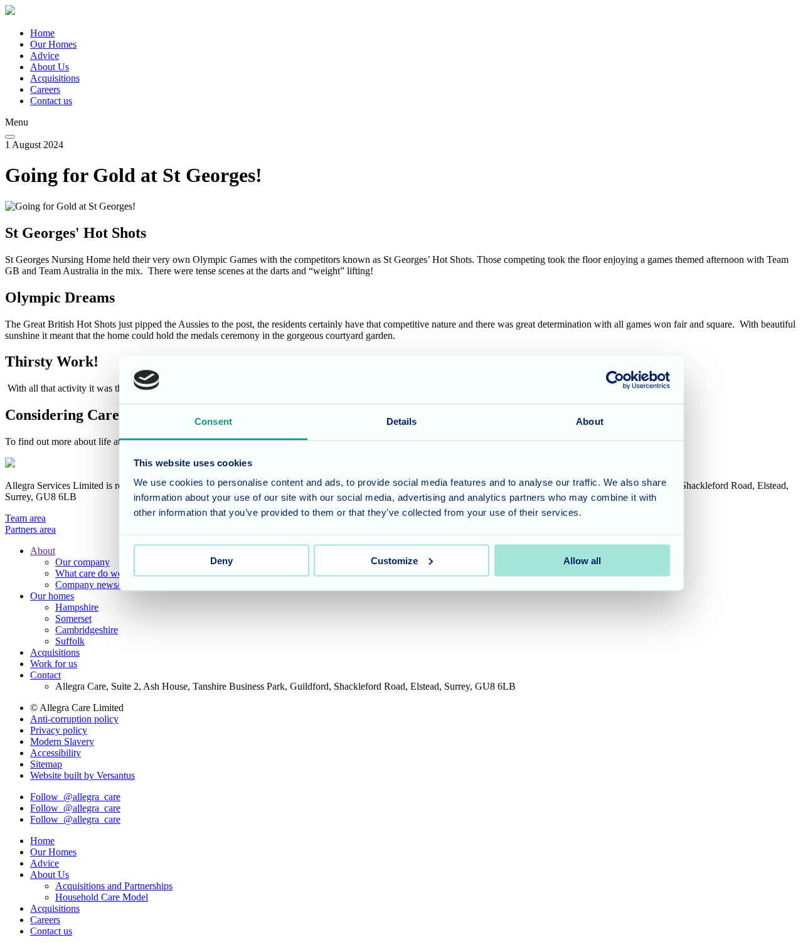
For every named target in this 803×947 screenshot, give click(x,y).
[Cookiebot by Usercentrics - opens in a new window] (615, 380)
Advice (44, 55)
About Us (49, 67)
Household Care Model (101, 897)
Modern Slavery (62, 741)
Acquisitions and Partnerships (114, 885)
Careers (45, 89)
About (42, 550)
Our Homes (53, 44)
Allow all (582, 560)
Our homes (52, 596)
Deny (221, 560)
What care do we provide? (107, 573)
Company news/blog (96, 584)
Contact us (51, 100)
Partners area (30, 529)
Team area (25, 518)
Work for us (53, 663)
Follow (75, 796)
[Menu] (10, 137)
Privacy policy (58, 730)
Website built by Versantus (82, 775)
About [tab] (590, 421)
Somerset (73, 618)
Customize (394, 560)
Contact (45, 675)
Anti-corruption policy (74, 719)
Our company (82, 562)
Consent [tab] (213, 421)
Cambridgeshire (86, 629)
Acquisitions (55, 78)
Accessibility (55, 752)
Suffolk (70, 641)
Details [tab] (401, 421)
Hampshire (76, 607)
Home (42, 33)
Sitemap (46, 764)
